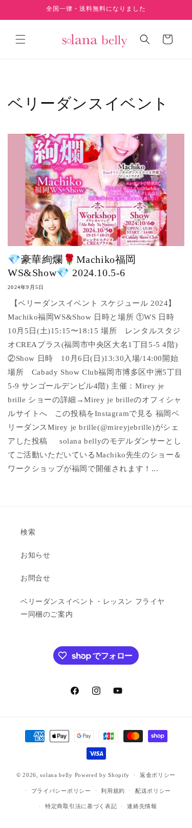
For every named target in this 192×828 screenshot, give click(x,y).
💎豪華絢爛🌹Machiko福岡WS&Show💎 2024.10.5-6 (72, 266)
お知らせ (35, 555)
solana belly (56, 775)
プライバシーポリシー (61, 791)
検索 (27, 532)
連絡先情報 (142, 806)
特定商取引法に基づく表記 (81, 806)
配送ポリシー (153, 791)
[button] (20, 39)
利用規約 (113, 791)
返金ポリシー (158, 775)
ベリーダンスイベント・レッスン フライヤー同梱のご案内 (92, 608)
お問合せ (35, 578)
